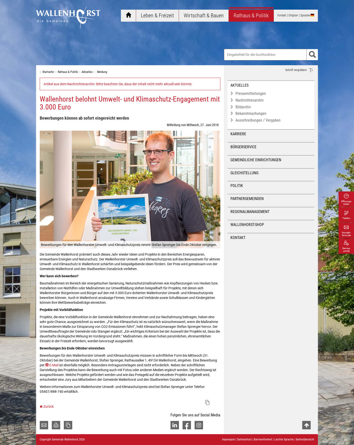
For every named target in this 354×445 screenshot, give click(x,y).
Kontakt (237, 237)
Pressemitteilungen (251, 93)
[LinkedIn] (174, 425)
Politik (236, 185)
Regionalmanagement (249, 211)
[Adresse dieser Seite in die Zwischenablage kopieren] (68, 425)
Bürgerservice (243, 147)
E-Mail (54, 365)
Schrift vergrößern (296, 70)
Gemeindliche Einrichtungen (255, 160)
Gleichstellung (244, 173)
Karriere (238, 134)
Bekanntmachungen (251, 113)
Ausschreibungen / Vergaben (258, 120)
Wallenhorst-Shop (247, 224)
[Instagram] (199, 425)
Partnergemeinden (247, 198)
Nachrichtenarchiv (250, 100)
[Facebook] (187, 425)
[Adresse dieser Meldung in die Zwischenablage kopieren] (207, 402)
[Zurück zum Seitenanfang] (306, 425)
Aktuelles (239, 85)
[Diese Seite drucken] (56, 425)
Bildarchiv (243, 107)
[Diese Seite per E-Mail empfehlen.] (44, 425)
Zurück (48, 406)
